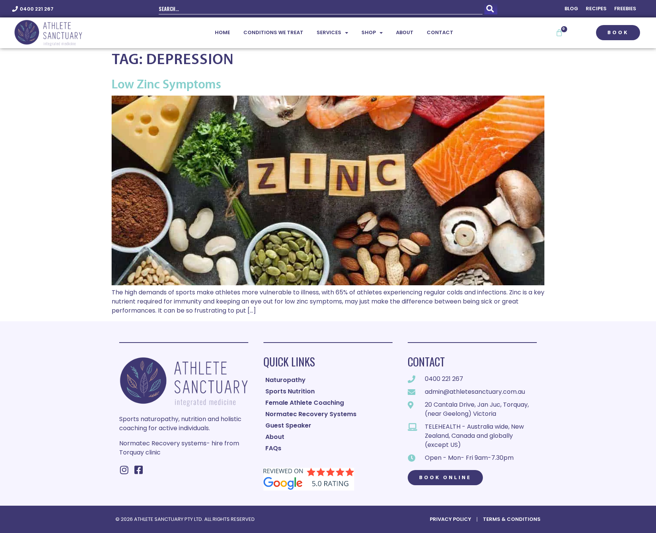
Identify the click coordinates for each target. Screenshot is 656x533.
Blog (571, 8)
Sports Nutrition (290, 391)
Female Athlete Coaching (304, 402)
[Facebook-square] (138, 470)
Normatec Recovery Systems (310, 414)
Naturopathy (285, 380)
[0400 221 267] (15, 9)
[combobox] (320, 8)
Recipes (596, 8)
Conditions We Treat (273, 32)
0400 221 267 (37, 9)
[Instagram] (124, 470)
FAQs (273, 448)
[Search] (490, 8)
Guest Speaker (288, 425)
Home (222, 32)
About (404, 32)
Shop (368, 32)
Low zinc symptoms (166, 85)
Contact (440, 32)
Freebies (625, 8)
